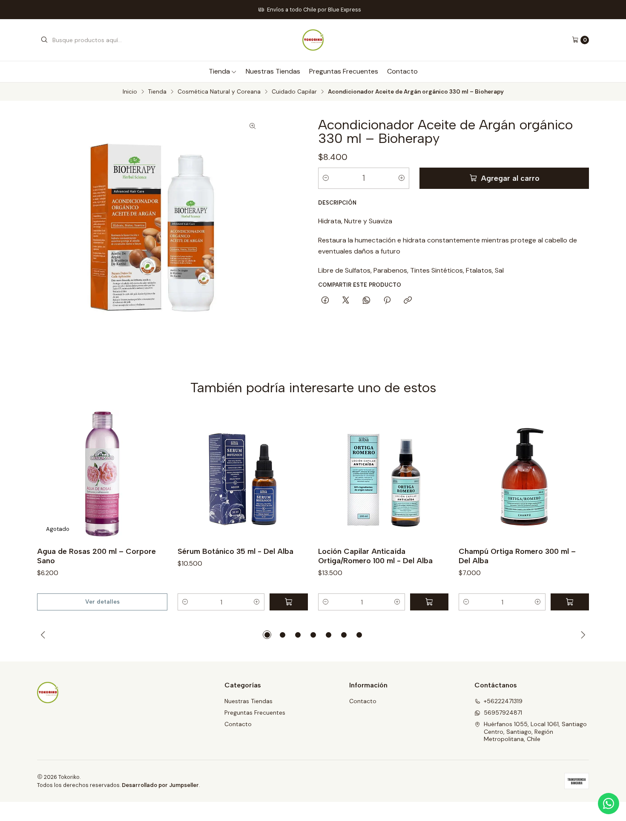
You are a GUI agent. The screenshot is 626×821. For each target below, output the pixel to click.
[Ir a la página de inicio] (313, 40)
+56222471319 (503, 701)
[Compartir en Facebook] (325, 300)
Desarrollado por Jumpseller (160, 785)
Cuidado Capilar (294, 92)
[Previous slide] (43, 635)
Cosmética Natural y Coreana (219, 92)
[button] (185, 602)
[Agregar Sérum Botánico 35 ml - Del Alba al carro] (289, 601)
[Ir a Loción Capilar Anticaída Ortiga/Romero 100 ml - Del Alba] (383, 475)
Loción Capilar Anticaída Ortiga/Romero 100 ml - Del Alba (375, 556)
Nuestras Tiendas (273, 71)
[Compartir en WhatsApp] (366, 300)
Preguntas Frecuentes (343, 71)
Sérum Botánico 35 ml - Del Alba (235, 551)
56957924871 (503, 712)
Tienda (219, 71)
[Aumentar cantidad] (401, 178)
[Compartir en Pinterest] (387, 300)
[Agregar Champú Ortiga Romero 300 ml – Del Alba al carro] (570, 601)
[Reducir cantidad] (326, 178)
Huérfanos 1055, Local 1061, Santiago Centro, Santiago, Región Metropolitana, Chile (535, 731)
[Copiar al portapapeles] (408, 300)
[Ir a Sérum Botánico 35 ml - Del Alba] (243, 475)
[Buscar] (44, 39)
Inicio (130, 92)
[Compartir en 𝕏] (346, 300)
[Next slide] (583, 635)
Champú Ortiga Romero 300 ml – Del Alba (517, 556)
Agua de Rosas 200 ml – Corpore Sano (96, 556)
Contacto (402, 71)
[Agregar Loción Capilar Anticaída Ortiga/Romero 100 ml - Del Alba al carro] (429, 601)
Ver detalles (102, 601)
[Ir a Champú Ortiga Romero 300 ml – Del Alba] (524, 475)
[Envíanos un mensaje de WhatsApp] (608, 803)
